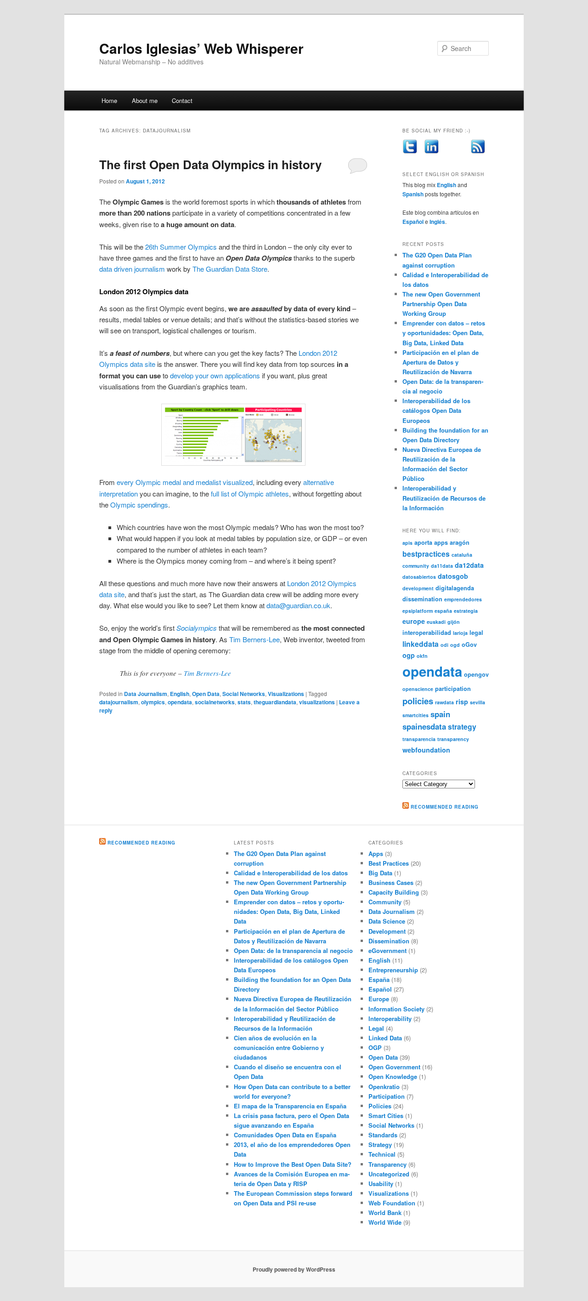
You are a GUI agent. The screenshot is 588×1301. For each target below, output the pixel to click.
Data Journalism (145, 694)
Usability (380, 1183)
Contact (182, 100)
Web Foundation (391, 1202)
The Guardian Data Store (229, 269)
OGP (375, 1047)
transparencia (418, 739)
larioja (460, 632)
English (179, 694)
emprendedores (463, 599)
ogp (408, 655)
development (418, 588)
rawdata (444, 702)
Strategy (380, 1144)
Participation (386, 1096)
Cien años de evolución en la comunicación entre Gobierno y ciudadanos (279, 1047)
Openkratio (384, 1086)
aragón (459, 542)
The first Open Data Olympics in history (210, 164)
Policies (379, 1105)
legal (476, 632)
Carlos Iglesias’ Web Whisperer (201, 48)
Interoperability (390, 1018)
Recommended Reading (445, 807)
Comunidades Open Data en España (285, 1134)
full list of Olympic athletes (250, 493)
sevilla (477, 702)
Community (384, 901)
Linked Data (385, 1037)
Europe (378, 998)
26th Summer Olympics (181, 246)
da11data (442, 565)
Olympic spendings (139, 504)
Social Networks (243, 694)
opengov (476, 674)
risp (462, 701)
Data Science (386, 921)
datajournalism (118, 702)
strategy (462, 726)
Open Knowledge (392, 1076)
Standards (382, 1134)
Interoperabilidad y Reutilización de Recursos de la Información (444, 498)
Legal (376, 1028)
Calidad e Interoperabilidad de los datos (291, 872)
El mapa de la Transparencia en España (290, 1105)
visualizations (317, 702)
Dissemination (388, 940)
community (415, 565)
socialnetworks (215, 702)
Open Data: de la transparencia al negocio (293, 950)
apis (407, 542)
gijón (453, 621)
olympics (153, 702)
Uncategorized (388, 1174)
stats (244, 702)
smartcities (415, 715)
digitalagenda (454, 588)
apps (441, 542)
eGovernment (387, 950)
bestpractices (426, 553)
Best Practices (388, 863)
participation (453, 689)
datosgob (453, 576)
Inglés (437, 221)
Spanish (413, 194)
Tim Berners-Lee (254, 639)
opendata (180, 702)
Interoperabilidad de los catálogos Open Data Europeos (436, 410)
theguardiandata (275, 702)
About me (145, 100)
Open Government (394, 1066)
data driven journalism (132, 269)
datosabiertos (419, 576)
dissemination (422, 599)
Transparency (387, 1164)
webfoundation (426, 749)
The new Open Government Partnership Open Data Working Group (441, 304)
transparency (453, 739)
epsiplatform (417, 610)
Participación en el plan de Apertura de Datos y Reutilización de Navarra (440, 362)
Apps (375, 853)
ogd (455, 644)
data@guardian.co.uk (298, 605)
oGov (469, 644)
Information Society (396, 1008)
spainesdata (424, 726)
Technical (382, 1154)
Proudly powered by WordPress (294, 1269)
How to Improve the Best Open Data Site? (292, 1164)
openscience (417, 688)
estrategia (466, 610)
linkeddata (420, 644)
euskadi (436, 621)
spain (440, 713)
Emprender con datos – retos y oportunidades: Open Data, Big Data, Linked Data (443, 333)
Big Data (380, 872)
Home (109, 100)
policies (417, 701)
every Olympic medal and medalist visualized (185, 482)
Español (413, 221)
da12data (469, 565)
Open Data (206, 694)
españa (443, 610)
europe (413, 621)
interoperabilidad (426, 632)
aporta (423, 542)
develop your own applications (215, 375)
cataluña (462, 554)
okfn (422, 655)
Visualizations (286, 694)
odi (444, 644)
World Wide (384, 1222)
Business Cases (390, 882)
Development (387, 931)
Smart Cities (385, 1115)
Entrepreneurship (393, 969)
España (379, 979)
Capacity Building (393, 892)
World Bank (384, 1212)
